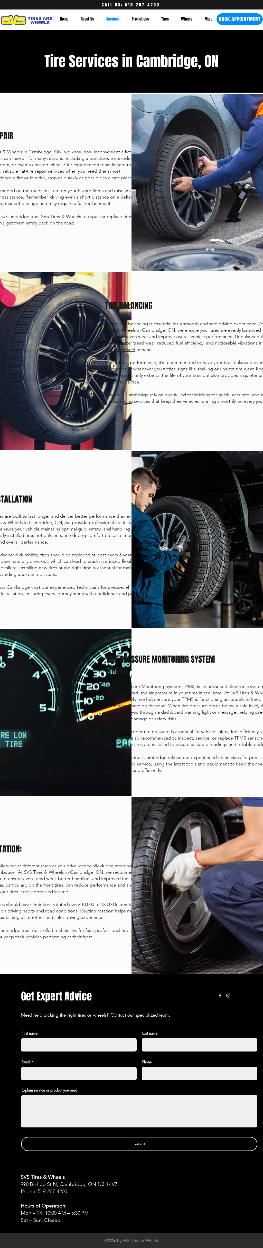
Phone (147, 1062)
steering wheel (120, 349)
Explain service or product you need (49, 1090)
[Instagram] (228, 995)
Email (26, 1062)
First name (29, 1033)
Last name (149, 1033)
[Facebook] (220, 995)
